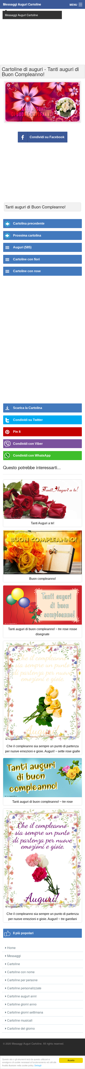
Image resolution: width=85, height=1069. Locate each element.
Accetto (71, 1060)
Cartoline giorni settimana (24, 1012)
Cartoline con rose (27, 271)
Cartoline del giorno (20, 1028)
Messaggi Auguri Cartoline (22, 4)
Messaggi (13, 955)
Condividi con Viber (28, 443)
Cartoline (13, 964)
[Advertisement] (42, 36)
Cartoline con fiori (26, 259)
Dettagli (37, 1065)
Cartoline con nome (20, 972)
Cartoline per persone (22, 980)
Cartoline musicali (19, 1020)
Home (11, 947)
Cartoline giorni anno (21, 1004)
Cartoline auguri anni (21, 996)
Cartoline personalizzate (23, 988)
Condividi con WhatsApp (32, 455)
